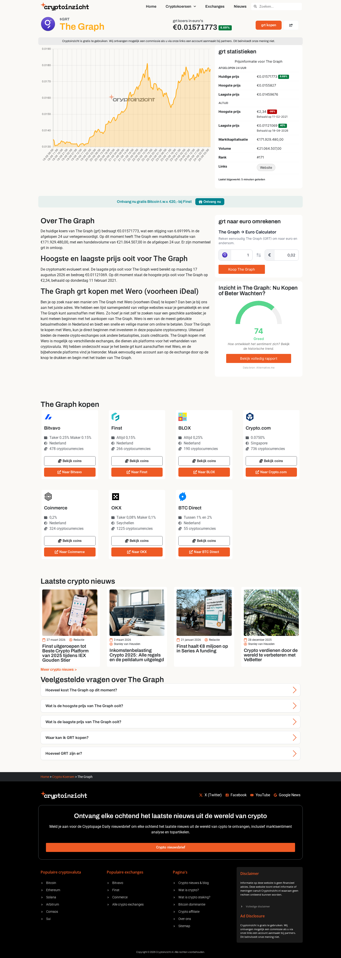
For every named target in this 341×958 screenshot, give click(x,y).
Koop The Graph (241, 269)
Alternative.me (265, 367)
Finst (116, 427)
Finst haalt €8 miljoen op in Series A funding (202, 648)
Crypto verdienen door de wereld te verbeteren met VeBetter (271, 655)
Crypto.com (258, 427)
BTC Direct (189, 507)
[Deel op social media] (291, 25)
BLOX (184, 427)
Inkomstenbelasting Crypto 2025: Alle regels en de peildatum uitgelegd (136, 655)
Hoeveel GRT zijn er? (63, 753)
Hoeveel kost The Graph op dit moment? (81, 690)
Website (266, 167)
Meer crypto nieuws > (59, 669)
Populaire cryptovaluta (61, 872)
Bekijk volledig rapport (258, 358)
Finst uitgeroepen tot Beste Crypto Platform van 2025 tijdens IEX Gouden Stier (65, 653)
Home (151, 6)
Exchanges (215, 6)
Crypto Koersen (63, 777)
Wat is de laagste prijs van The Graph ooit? (83, 721)
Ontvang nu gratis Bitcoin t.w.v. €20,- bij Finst (154, 202)
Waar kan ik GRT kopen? (67, 737)
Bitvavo (52, 427)
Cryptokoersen (178, 6)
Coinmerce (55, 507)
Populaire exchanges (125, 872)
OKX (116, 507)
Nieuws (240, 6)
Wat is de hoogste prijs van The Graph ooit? (84, 705)
